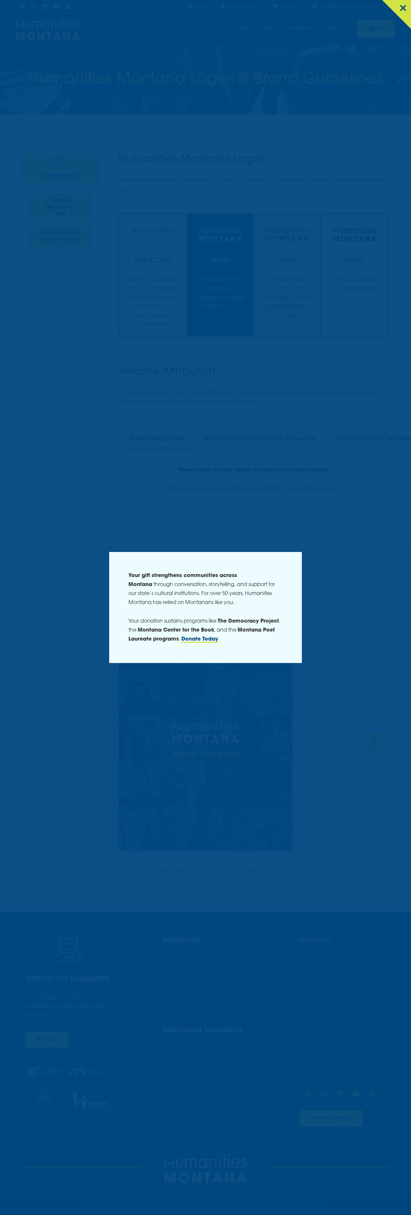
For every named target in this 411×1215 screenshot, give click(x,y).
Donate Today (199, 639)
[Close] (396, 14)
